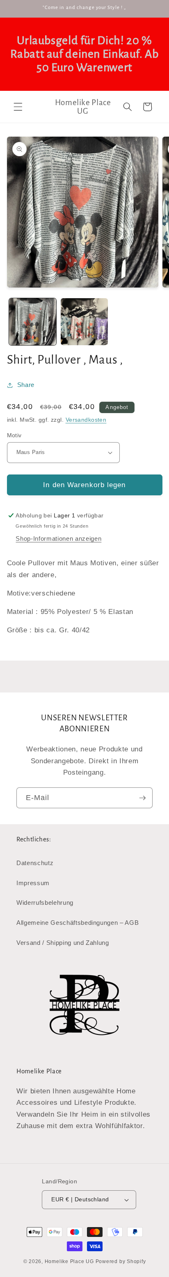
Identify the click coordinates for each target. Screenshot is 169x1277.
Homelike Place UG (69, 1261)
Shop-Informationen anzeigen (58, 538)
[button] (18, 107)
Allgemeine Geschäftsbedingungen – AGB (77, 922)
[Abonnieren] (142, 798)
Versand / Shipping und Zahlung (62, 942)
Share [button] (25, 384)
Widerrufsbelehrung (44, 902)
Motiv (14, 435)
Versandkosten (86, 419)
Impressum (33, 882)
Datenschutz (34, 862)
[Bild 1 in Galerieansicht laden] (32, 321)
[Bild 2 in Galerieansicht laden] (84, 321)
